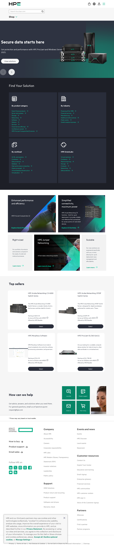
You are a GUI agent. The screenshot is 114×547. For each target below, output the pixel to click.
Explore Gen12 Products (20, 227)
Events (79, 434)
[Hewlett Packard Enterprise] (14, 3)
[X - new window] (15, 467)
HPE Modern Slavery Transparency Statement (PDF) (56, 459)
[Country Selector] (94, 3)
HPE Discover (82, 439)
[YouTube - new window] (10, 472)
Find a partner (82, 524)
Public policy (48, 476)
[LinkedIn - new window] (10, 467)
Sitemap (86, 544)
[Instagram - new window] (20, 467)
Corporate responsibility (52, 448)
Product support (83, 396)
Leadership (48, 471)
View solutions (10, 61)
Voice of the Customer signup (88, 503)
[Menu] (104, 3)
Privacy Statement (34, 529)
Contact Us (81, 460)
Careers (46, 443)
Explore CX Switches (69, 227)
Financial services (83, 484)
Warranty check (49, 507)
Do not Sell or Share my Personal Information (64, 544)
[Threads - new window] (25, 467)
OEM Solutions (49, 488)
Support (48, 483)
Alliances (80, 515)
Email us (68, 410)
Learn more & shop (44, 266)
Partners (81, 510)
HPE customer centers (85, 493)
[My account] (99, 3)
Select (41, 326)
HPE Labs (47, 453)
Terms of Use (21, 544)
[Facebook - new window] (30, 467)
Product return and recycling (54, 493)
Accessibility (48, 439)
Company (49, 429)
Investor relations (50, 466)
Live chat (68, 396)
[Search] (43, 11)
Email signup (82, 474)
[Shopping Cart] (89, 3)
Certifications (82, 520)
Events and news (86, 429)
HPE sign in (81, 498)
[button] (64, 518)
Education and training (85, 470)
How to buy (83, 410)
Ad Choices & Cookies (37, 544)
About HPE (47, 434)
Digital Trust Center (84, 465)
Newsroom (81, 448)
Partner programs (83, 529)
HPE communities (83, 489)
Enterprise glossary (84, 479)
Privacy (11, 544)
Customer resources (88, 455)
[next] (11, 72)
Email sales (14, 452)
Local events (81, 443)
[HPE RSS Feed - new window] (15, 472)
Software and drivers (51, 502)
